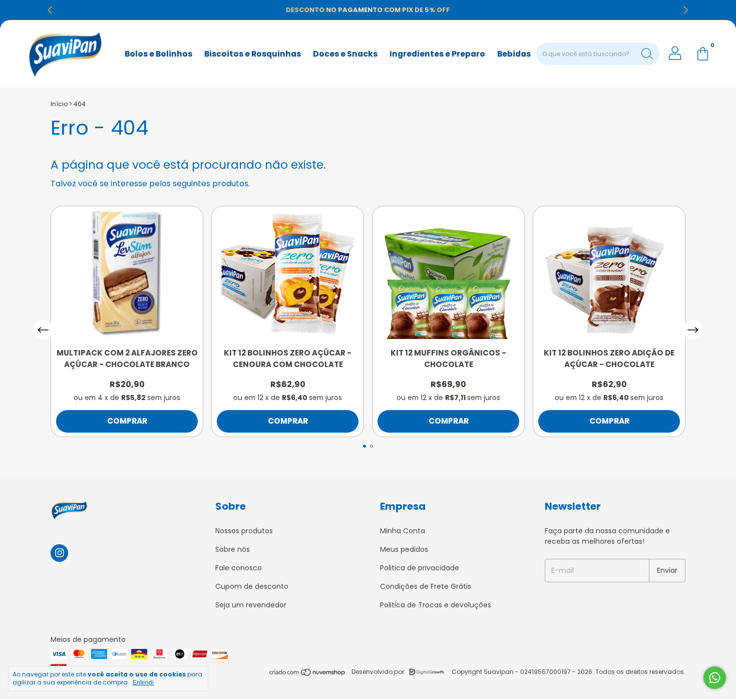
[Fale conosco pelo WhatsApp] (714, 677)
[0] (702, 54)
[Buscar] (647, 53)
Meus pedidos (404, 549)
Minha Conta (402, 531)
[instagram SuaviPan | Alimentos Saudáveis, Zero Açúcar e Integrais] (59, 553)
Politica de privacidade (419, 568)
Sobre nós (232, 549)
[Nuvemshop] (307, 674)
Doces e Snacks (345, 54)
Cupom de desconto (251, 586)
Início (59, 104)
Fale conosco (238, 568)
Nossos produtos (244, 531)
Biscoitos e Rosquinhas (252, 54)
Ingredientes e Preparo (437, 54)
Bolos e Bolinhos (158, 54)
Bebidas (514, 54)
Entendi (143, 682)
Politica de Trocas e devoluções (435, 605)
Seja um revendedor (250, 605)
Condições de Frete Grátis (425, 586)
